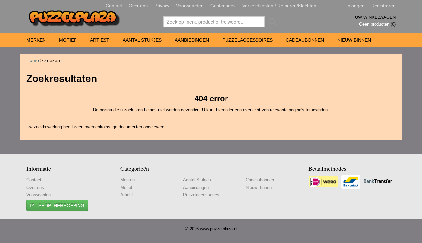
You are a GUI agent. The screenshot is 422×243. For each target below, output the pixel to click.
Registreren (383, 5)
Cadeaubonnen (305, 40)
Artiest (99, 40)
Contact (114, 5)
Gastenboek (223, 5)
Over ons (138, 5)
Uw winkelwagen (375, 17)
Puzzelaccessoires (247, 40)
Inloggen (356, 5)
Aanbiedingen (192, 40)
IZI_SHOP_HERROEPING (57, 205)
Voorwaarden (190, 5)
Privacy (161, 5)
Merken (36, 40)
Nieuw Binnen (354, 40)
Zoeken (271, 22)
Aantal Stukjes (142, 40)
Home (32, 60)
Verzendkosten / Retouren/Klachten (279, 5)
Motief (68, 40)
